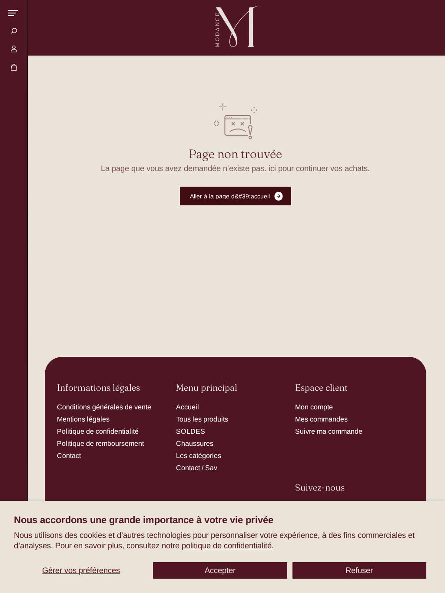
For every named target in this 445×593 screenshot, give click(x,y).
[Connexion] (14, 49)
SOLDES (190, 431)
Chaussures (194, 443)
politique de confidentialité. (228, 545)
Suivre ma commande (328, 431)
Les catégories (198, 455)
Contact (69, 455)
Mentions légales (83, 419)
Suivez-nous (320, 488)
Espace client (321, 388)
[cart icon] (14, 67)
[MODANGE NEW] (235, 28)
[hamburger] (13, 13)
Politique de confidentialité (98, 431)
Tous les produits (202, 419)
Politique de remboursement (100, 443)
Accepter (220, 570)
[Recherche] (14, 31)
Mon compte (314, 407)
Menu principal (206, 388)
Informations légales (98, 388)
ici (272, 168)
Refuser (359, 570)
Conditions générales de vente (104, 407)
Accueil (187, 407)
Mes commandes (321, 419)
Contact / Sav (196, 467)
